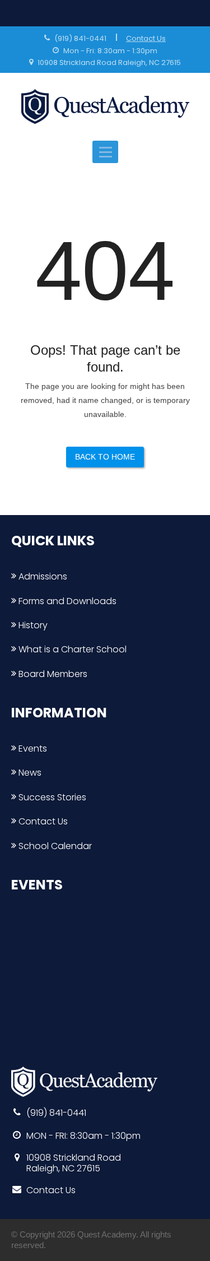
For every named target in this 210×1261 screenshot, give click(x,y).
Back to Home (105, 456)
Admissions (41, 576)
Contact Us (146, 38)
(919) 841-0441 (80, 38)
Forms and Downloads (66, 601)
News (28, 772)
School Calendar (54, 846)
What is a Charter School (71, 649)
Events (31, 748)
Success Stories (51, 797)
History (32, 625)
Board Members (51, 673)
